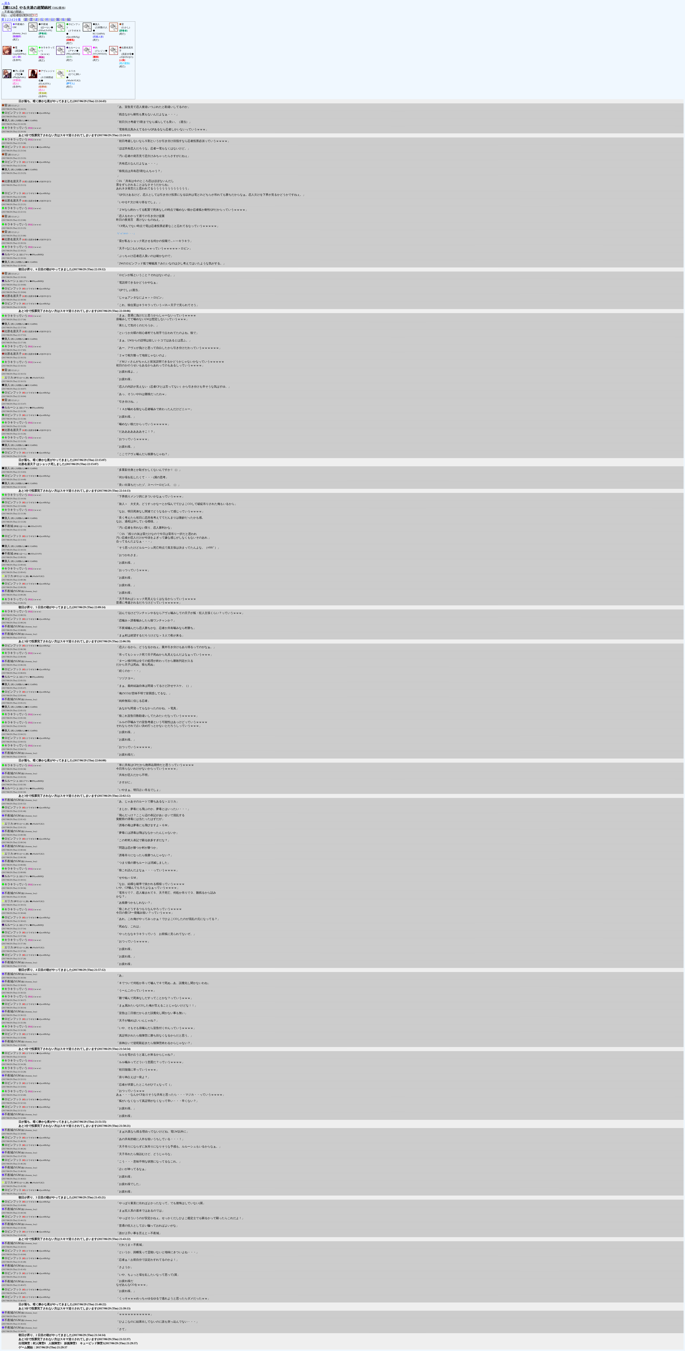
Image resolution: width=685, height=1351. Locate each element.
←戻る (5, 3)
